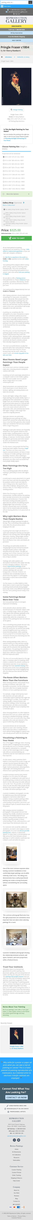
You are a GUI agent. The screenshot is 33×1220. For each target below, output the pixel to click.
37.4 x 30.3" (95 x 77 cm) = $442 (14, 171)
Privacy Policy (22, 1216)
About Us (16, 1190)
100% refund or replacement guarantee (16, 250)
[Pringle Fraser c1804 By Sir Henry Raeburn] (16, 1044)
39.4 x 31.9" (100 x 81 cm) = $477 (14, 174)
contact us (22, 280)
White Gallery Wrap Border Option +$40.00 (15, 214)
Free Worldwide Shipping (16, 36)
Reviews (16, 1195)
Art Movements (16, 1152)
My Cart (17, 14)
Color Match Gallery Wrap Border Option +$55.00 (15, 221)
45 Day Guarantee (16, 33)
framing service (20, 278)
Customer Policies (16, 1218)
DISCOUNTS (16, 26)
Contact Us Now (17, 1097)
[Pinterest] (18, 1140)
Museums (16, 1157)
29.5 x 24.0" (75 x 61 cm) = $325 (14, 157)
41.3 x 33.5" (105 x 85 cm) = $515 (14, 178)
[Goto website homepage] (16, 22)
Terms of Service (11, 1216)
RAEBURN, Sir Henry (23, 57)
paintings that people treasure (14, 976)
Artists (16, 1149)
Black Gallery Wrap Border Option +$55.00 (15, 217)
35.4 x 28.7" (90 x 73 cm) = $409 (14, 167)
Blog (16, 1198)
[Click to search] (30, 2)
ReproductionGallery (16, 1119)
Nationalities (16, 1160)
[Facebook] (14, 1140)
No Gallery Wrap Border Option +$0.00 (16, 209)
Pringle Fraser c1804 (7, 61)
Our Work (16, 1193)
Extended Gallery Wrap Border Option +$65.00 (16, 224)
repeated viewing (20, 666)
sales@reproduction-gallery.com (16, 1136)
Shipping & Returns (16, 1178)
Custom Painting (16, 1169)
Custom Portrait (16, 1172)
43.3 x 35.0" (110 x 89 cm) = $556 (14, 182)
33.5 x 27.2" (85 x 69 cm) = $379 (14, 164)
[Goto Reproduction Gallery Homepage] (2, 57)
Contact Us (16, 1201)
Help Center (16, 1180)
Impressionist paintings (14, 566)
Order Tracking (16, 1175)
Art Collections (16, 1154)
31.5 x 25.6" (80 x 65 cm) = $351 (14, 160)
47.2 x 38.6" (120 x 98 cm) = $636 (14, 189)
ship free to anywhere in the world (15, 257)
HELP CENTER (16, 40)
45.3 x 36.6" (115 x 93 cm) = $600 (14, 185)
